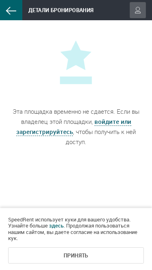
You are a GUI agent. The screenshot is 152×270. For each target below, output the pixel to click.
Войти (138, 10)
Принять (76, 255)
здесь (56, 225)
